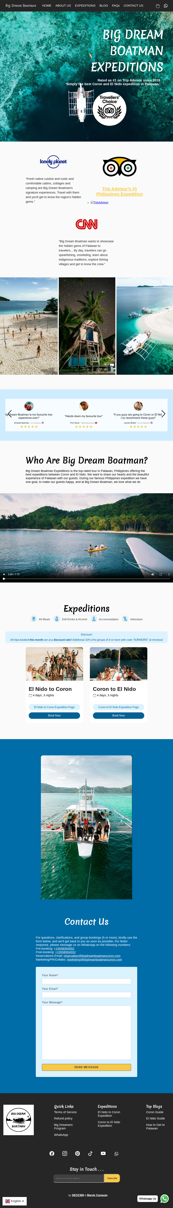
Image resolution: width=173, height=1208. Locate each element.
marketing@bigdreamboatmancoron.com (94, 959)
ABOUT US (63, 5)
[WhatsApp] (116, 1154)
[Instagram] (64, 1154)
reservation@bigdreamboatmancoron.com (92, 956)
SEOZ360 (78, 1195)
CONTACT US (133, 5)
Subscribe (112, 1178)
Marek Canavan (97, 1195)
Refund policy (63, 1118)
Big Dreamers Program (63, 1126)
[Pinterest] (77, 1154)
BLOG (104, 5)
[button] (163, 413)
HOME (46, 5)
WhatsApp (61, 1135)
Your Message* (52, 1002)
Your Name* (50, 975)
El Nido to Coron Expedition (109, 1114)
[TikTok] (90, 1154)
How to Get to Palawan (155, 1126)
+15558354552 (64, 948)
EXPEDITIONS (85, 5)
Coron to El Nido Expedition (109, 1124)
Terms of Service (65, 1112)
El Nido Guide (155, 1118)
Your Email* (50, 988)
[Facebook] (52, 1154)
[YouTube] (103, 1154)
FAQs (116, 5)
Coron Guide (154, 1112)
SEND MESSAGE (86, 1067)
